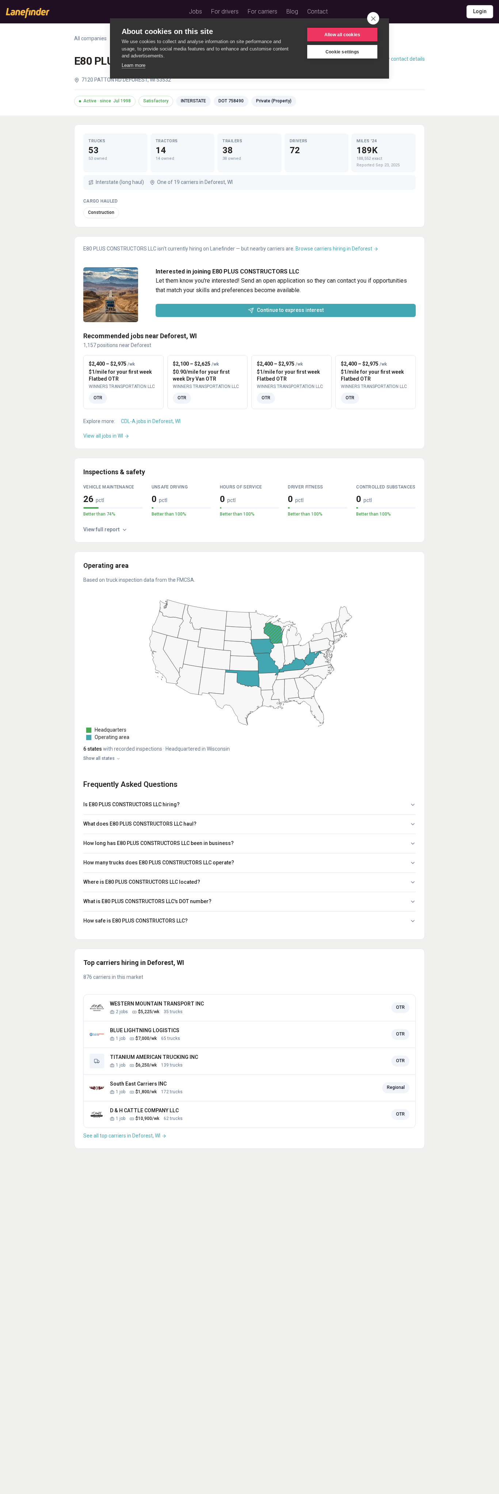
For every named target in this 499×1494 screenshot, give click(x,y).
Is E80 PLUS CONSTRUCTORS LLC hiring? (131, 804)
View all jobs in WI (103, 436)
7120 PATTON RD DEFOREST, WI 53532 (126, 80)
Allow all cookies (342, 34)
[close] (373, 18)
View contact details (401, 59)
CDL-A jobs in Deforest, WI (150, 421)
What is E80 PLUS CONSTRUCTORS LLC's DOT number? (147, 901)
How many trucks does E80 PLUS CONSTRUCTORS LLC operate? (158, 862)
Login (480, 11)
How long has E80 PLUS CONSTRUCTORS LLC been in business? (158, 843)
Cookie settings (342, 51)
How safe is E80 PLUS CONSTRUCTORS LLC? (135, 921)
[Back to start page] (28, 13)
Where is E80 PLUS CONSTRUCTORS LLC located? (141, 882)
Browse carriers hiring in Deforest (334, 249)
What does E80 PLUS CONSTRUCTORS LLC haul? (140, 824)
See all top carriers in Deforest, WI (122, 1136)
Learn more (133, 65)
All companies (90, 38)
